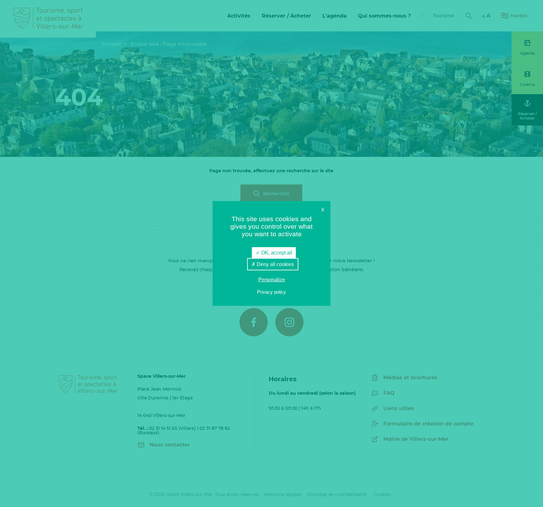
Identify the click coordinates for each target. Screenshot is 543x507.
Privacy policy (271, 292)
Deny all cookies (274, 264)
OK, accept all (276, 252)
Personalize (271, 279)
